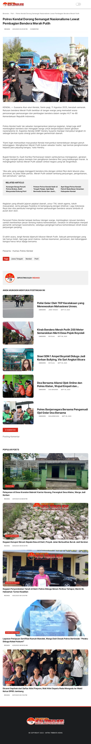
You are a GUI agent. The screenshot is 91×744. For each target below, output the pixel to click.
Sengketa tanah (12, 583)
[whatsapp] (14, 265)
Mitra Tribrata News (53, 733)
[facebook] (5, 265)
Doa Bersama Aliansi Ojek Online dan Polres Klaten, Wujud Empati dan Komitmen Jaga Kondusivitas (59, 384)
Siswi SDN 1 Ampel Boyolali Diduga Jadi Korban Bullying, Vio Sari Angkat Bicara (61, 358)
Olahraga (10, 682)
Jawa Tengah (17, 259)
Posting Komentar (11, 436)
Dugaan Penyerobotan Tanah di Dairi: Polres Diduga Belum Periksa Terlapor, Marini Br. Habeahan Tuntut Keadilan (43, 590)
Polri (12, 13)
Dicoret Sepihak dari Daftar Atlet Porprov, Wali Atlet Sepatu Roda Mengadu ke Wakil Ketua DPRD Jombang (42, 689)
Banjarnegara (53, 416)
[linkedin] (24, 265)
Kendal (29, 259)
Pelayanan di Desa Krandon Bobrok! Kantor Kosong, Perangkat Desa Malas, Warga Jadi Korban (44, 493)
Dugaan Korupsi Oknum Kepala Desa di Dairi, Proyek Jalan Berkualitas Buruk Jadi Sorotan (45, 542)
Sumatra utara (12, 536)
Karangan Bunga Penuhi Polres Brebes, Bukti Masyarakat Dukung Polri (16, 189)
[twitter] (9, 265)
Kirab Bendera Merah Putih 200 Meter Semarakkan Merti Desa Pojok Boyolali (60, 331)
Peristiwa (10, 486)
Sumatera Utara (12, 632)
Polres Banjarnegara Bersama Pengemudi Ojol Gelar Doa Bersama (62, 411)
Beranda (6, 13)
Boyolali (51, 336)
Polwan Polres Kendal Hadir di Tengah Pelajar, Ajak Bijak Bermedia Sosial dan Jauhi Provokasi (45, 189)
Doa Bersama (53, 389)
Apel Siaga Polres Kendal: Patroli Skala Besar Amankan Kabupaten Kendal (72, 189)
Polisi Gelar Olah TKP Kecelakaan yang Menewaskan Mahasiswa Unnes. (60, 305)
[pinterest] (19, 265)
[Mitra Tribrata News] (13, 5)
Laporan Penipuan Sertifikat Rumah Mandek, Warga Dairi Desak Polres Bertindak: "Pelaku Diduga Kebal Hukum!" (45, 640)
